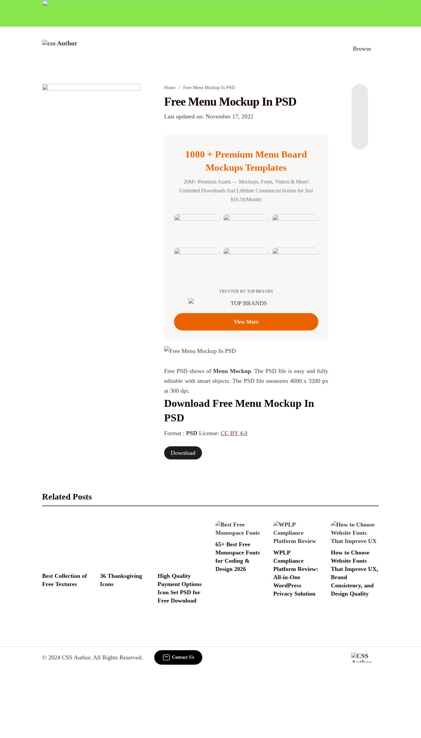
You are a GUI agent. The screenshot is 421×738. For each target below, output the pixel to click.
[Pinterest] (360, 123)
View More (246, 322)
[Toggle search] (333, 48)
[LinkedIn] (360, 110)
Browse (362, 48)
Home (169, 87)
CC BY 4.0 (234, 433)
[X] (360, 136)
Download (183, 453)
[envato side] (91, 182)
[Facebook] (360, 97)
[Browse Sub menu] (376, 49)
